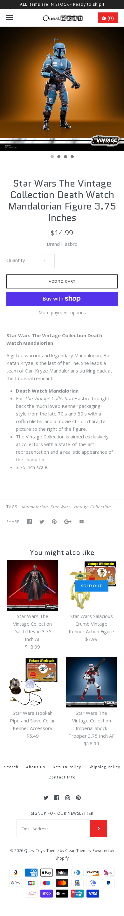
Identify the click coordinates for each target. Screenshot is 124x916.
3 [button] (65, 157)
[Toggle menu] (9, 17)
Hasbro (69, 244)
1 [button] (52, 157)
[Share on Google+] (68, 521)
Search (11, 767)
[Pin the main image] (54, 521)
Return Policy (67, 767)
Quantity (15, 260)
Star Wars (60, 506)
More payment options (62, 313)
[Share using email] (81, 521)
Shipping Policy (104, 767)
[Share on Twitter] (41, 521)
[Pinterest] (78, 797)
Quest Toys (34, 850)
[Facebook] (56, 797)
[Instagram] (67, 797)
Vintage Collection (92, 506)
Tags (11, 506)
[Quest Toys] (62, 17)
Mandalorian (35, 506)
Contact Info (62, 777)
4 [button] (72, 157)
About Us (35, 767)
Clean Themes (78, 850)
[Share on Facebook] (29, 521)
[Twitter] (46, 797)
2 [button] (58, 157)
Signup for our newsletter (62, 813)
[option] (62, 89)
